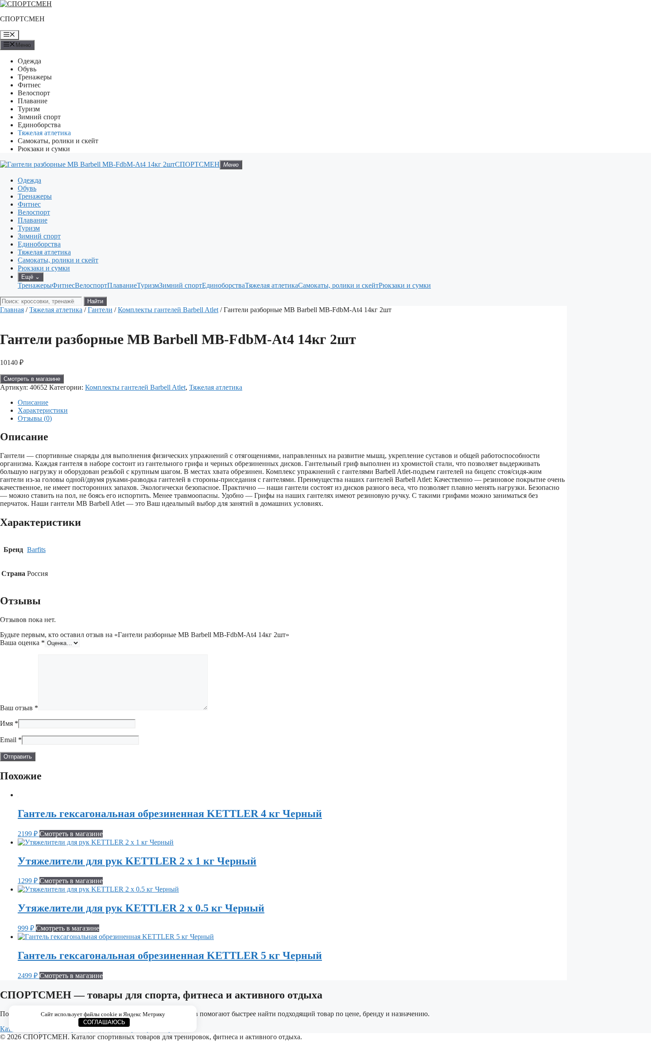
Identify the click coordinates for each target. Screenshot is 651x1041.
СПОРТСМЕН (22, 19)
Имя (9, 723)
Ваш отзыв (19, 708)
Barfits (36, 549)
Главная (12, 309)
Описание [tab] (33, 402)
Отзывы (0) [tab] (35, 418)
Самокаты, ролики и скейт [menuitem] (338, 285)
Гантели (100, 309)
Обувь (27, 69)
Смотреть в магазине (32, 379)
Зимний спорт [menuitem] (180, 285)
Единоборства (39, 125)
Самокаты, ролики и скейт (58, 141)
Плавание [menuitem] (122, 285)
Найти (95, 301)
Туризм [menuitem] (148, 285)
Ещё (30, 277)
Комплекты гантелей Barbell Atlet (168, 309)
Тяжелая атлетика (44, 133)
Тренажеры (35, 77)
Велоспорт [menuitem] (91, 285)
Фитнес (29, 85)
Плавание (32, 101)
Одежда (29, 61)
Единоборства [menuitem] (223, 285)
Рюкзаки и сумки (44, 149)
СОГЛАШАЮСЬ (104, 1022)
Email (11, 740)
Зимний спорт (39, 117)
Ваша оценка (22, 642)
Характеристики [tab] (43, 410)
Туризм (29, 109)
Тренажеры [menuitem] (35, 285)
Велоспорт (34, 93)
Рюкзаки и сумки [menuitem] (405, 285)
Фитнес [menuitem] (63, 285)
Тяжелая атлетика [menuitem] (271, 285)
